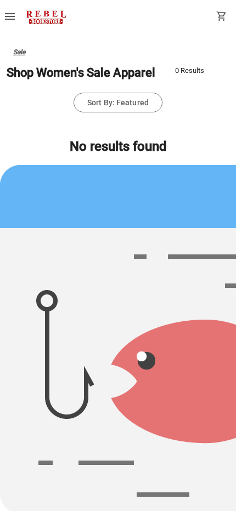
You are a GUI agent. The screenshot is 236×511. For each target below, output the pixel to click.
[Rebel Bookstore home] (46, 18)
